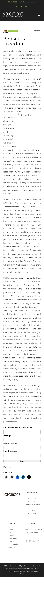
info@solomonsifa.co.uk (28, 2)
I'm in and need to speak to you (18, 427)
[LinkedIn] (30, 541)
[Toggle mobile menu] (39, 15)
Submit (22, 461)
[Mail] (38, 541)
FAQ (12, 532)
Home (11, 529)
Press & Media (12, 544)
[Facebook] (27, 541)
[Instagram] (34, 541)
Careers (12, 535)
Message (7, 435)
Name (10, 443)
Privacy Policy (12, 547)
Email (10, 451)
